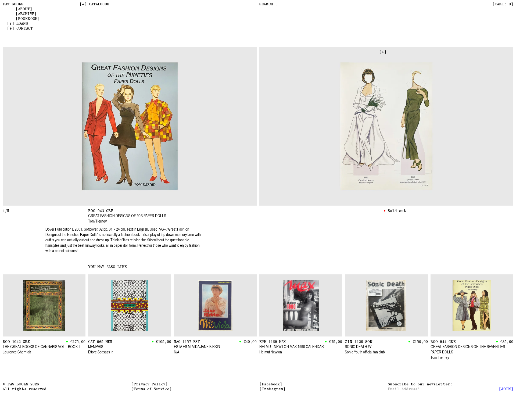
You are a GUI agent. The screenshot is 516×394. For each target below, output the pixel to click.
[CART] (502, 4)
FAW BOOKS (13, 4)
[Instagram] (272, 389)
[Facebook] (270, 384)
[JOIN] (506, 389)
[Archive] (26, 14)
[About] (24, 9)
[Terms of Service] (151, 389)
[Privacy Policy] (149, 384)
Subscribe (419, 384)
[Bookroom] (28, 18)
